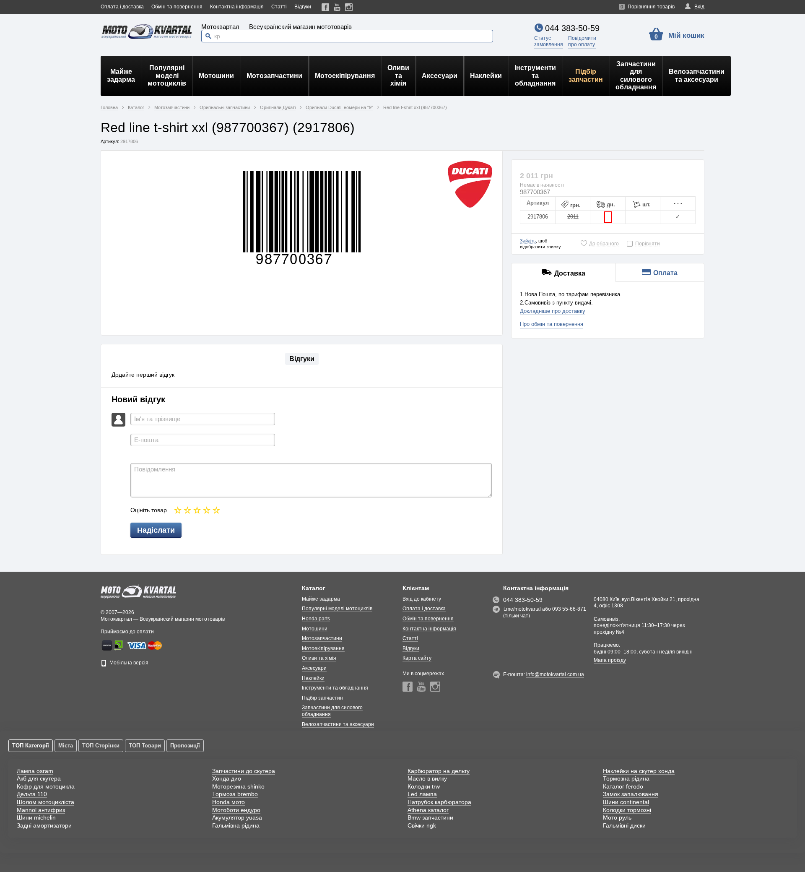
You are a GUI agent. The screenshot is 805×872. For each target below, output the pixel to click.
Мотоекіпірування (345, 75)
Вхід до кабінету (421, 599)
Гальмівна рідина (236, 825)
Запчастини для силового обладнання (635, 75)
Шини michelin (36, 817)
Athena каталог (428, 810)
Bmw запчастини (430, 817)
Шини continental (626, 802)
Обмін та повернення (177, 7)
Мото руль (617, 817)
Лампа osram (35, 771)
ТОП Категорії (30, 745)
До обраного (604, 244)
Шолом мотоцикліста (45, 802)
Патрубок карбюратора (439, 802)
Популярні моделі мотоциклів (167, 75)
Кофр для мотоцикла (46, 786)
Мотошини (216, 75)
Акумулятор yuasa (237, 817)
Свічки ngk (422, 825)
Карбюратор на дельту (439, 771)
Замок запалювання (630, 794)
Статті (279, 7)
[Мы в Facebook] (326, 7)
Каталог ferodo (623, 786)
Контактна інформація (237, 7)
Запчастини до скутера (243, 771)
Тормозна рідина (626, 778)
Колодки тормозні (627, 810)
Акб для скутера (39, 778)
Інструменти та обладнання (535, 75)
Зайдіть (528, 240)
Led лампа (422, 794)
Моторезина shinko (238, 786)
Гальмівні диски (624, 825)
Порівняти (647, 244)
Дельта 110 (32, 794)
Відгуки (302, 7)
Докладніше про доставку (552, 311)
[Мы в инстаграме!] (349, 7)
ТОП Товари (145, 745)
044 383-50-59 (572, 28)
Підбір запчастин (586, 75)
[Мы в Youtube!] (337, 7)
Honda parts (316, 619)
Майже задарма (121, 75)
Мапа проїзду (610, 660)
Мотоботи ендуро (236, 810)
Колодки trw (424, 786)
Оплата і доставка (122, 7)
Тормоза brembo (235, 794)
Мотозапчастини (274, 75)
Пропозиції (185, 745)
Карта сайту (416, 658)
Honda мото (228, 802)
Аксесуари (439, 75)
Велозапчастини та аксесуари (696, 75)
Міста (65, 745)
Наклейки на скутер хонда (639, 771)
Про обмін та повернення (551, 324)
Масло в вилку (427, 778)
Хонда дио (226, 778)
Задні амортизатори (44, 825)
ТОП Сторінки (100, 745)
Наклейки (486, 75)
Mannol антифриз (41, 810)
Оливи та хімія (398, 75)
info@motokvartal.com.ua (555, 674)
